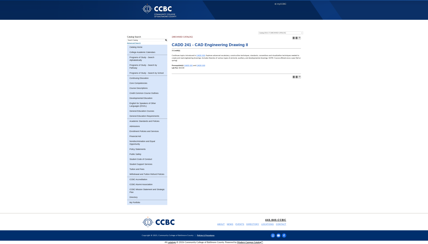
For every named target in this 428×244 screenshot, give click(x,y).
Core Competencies (138, 83)
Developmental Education (141, 98)
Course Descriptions (139, 88)
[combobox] (280, 33)
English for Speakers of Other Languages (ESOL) (143, 104)
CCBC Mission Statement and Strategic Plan (147, 190)
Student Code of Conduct (141, 159)
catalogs (172, 242)
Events (240, 224)
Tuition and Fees (137, 169)
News (230, 224)
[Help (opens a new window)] (299, 38)
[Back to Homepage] (159, 10)
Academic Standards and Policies (144, 121)
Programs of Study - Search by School (147, 73)
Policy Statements (138, 149)
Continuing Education (139, 78)
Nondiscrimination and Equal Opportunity (142, 142)
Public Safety (135, 154)
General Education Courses (142, 111)
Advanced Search (134, 43)
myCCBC (281, 4)
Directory (134, 197)
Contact (281, 224)
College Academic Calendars (142, 52)
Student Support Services (141, 164)
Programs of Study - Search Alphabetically (142, 58)
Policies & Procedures (205, 235)
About (221, 224)
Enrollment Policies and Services (144, 131)
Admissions (135, 126)
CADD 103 (200, 55)
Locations (267, 224)
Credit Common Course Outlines (144, 93)
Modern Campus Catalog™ (250, 242)
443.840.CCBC (275, 219)
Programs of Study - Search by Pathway (143, 66)
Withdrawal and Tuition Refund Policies (147, 174)
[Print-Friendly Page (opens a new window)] (296, 38)
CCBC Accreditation (138, 179)
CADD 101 (188, 65)
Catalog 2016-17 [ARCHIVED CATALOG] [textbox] (272, 33)
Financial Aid (135, 136)
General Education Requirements (144, 116)
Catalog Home (136, 47)
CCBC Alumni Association (141, 184)
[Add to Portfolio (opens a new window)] (293, 38)
